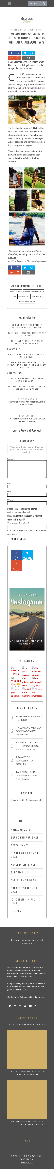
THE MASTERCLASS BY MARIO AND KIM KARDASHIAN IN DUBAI (27, 387)
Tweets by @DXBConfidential (26, 799)
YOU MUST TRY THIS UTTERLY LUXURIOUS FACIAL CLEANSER (27, 326)
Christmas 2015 (37, 296)
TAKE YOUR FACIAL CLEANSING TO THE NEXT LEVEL (27, 334)
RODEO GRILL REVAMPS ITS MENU (27, 1024)
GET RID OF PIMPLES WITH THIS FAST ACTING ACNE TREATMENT (27, 402)
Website (10, 500)
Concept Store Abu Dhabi (24, 889)
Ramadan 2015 (24, 296)
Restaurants (20, 845)
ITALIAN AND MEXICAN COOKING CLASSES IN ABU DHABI (29, 731)
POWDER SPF (13, 349)
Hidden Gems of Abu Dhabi (33, 292)
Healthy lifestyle (23, 864)
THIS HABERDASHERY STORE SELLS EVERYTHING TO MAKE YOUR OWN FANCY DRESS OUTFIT (27, 365)
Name (10, 483)
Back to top (26, 1163)
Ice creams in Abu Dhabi (23, 901)
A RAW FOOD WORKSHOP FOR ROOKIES (25, 760)
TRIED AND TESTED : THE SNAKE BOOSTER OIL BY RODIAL (27, 342)
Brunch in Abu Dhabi (27, 301)
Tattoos (14, 296)
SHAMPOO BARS (15, 373)
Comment (10, 459)
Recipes (16, 911)
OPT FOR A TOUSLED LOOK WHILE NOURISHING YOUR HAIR (27, 379)
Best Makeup (19, 872)
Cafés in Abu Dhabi (24, 880)
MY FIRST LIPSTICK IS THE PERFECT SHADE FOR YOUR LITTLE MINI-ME (27, 418)
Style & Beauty (19, 29)
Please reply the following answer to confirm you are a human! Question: (24, 514)
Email (9, 491)
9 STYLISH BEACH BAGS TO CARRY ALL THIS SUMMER (27, 355)
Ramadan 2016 (16, 292)
